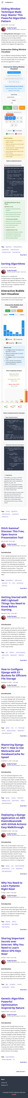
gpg (7, 984)
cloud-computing (20, 652)
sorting (8, 511)
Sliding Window (17, 247)
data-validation (6, 924)
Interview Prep (16, 252)
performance (15, 800)
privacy (13, 987)
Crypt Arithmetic (10, 1057)
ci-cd (13, 868)
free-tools (4, 585)
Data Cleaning (5, 927)
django (7, 728)
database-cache (6, 800)
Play (8, 310)
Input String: (14, 94)
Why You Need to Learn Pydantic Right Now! (11, 886)
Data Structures (15, 249)
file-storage (21, 728)
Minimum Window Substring (14, 81)
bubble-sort (5, 516)
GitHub (3, 1083)
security (19, 984)
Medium (3, 1085)
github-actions (6, 868)
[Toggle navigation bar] (2, 2)
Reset (22, 107)
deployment (13, 655)
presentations (9, 580)
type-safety (15, 924)
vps (3, 658)
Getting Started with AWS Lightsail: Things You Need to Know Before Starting (14, 603)
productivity (20, 583)
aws (7, 652)
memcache (20, 798)
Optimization (5, 249)
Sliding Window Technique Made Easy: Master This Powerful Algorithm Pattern (13, 15)
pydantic (8, 921)
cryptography (5, 987)
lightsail (12, 652)
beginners (21, 655)
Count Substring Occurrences (14, 72)
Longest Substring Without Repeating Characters (14, 78)
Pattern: (14, 100)
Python (23, 800)
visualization (15, 514)
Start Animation (7, 108)
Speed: (6, 315)
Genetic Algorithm (7, 1059)
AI (9, 583)
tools (13, 583)
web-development (6, 733)
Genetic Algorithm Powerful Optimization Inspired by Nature (12, 1003)
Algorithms (9, 247)
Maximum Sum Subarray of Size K (14, 75)
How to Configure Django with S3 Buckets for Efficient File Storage (13, 674)
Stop (16, 107)
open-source (18, 580)
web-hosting (5, 655)
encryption (12, 984)
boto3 (3, 730)
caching (13, 798)
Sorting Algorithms (13, 263)
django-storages (11, 730)
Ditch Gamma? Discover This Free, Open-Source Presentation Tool (12, 532)
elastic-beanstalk (19, 866)
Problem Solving (6, 252)
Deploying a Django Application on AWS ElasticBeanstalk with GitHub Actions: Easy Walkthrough (14, 821)
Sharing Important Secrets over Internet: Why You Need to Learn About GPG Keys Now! (12, 946)
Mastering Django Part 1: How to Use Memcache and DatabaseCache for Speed (13, 751)
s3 (15, 728)
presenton (4, 583)
